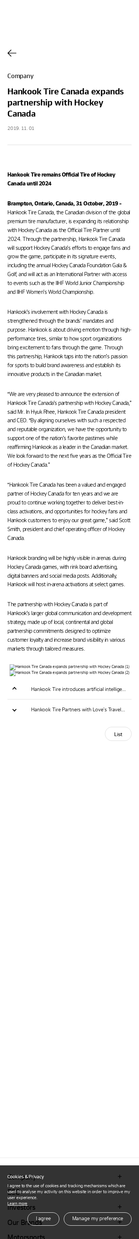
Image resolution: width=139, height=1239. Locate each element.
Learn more (17, 1203)
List (118, 734)
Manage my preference (97, 1218)
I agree (43, 1218)
